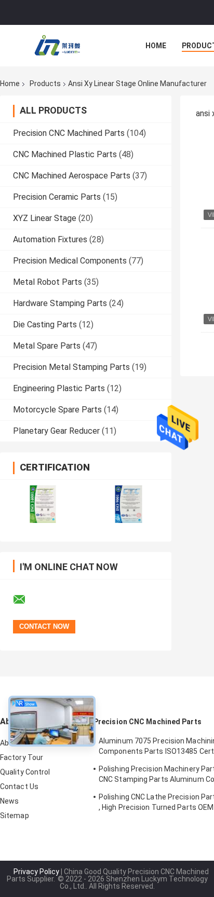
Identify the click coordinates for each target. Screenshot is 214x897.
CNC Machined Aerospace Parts (71, 176)
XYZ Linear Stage (44, 218)
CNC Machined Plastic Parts (65, 154)
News (9, 801)
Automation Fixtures (50, 239)
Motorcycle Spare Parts (57, 410)
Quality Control (25, 772)
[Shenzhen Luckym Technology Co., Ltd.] (57, 45)
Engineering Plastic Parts (59, 388)
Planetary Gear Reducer (56, 431)
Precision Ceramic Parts (57, 197)
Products (45, 83)
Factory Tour (21, 757)
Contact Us (19, 786)
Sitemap (14, 815)
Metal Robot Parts (47, 282)
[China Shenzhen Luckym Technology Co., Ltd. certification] (43, 504)
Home (155, 46)
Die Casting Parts (45, 324)
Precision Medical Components (70, 261)
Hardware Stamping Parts (60, 303)
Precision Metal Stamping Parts (71, 367)
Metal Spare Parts (47, 346)
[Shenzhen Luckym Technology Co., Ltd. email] (26, 600)
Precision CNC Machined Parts (69, 133)
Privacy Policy (36, 871)
